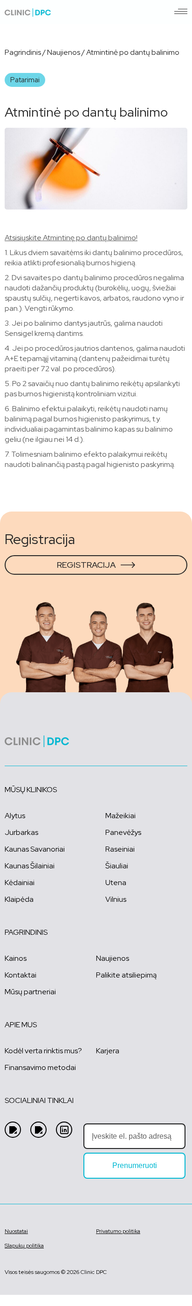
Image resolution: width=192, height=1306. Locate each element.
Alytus (15, 815)
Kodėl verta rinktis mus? (43, 1051)
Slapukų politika (24, 1245)
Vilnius (115, 899)
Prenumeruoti (134, 1165)
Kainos (16, 958)
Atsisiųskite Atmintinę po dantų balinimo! (71, 238)
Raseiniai (120, 849)
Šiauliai (116, 866)
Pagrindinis (23, 52)
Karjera (107, 1051)
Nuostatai (16, 1231)
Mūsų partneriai (30, 992)
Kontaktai (20, 975)
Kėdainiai (19, 882)
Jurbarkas (21, 832)
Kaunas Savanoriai (35, 849)
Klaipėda (19, 899)
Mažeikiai (120, 815)
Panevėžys (123, 832)
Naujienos (63, 52)
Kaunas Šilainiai (30, 866)
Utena (115, 882)
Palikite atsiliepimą (126, 975)
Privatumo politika (118, 1231)
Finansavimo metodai (40, 1067)
